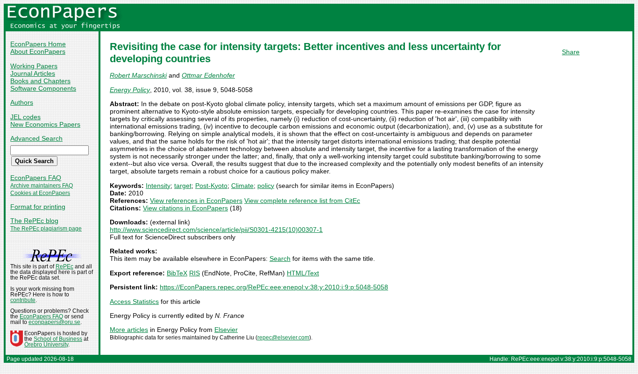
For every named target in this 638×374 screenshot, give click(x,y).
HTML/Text (303, 273)
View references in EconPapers (196, 200)
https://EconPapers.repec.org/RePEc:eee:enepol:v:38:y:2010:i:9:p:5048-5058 (274, 287)
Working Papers (33, 66)
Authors (21, 102)
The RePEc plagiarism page (46, 228)
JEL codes (25, 117)
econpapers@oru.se (54, 322)
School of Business (58, 339)
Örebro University (46, 344)
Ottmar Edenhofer (208, 75)
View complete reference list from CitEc (302, 200)
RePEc (64, 266)
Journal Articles (32, 73)
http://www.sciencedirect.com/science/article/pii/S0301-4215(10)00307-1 (216, 229)
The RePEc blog (34, 220)
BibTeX (177, 273)
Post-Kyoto (211, 185)
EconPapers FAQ (35, 177)
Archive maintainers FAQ (41, 185)
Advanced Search (36, 138)
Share (571, 52)
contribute (22, 300)
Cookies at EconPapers (40, 193)
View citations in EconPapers (185, 208)
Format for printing (37, 206)
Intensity (158, 185)
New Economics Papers (45, 124)
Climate (242, 185)
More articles (129, 329)
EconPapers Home (38, 44)
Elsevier (226, 329)
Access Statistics (134, 301)
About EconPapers (37, 51)
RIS (194, 273)
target (182, 185)
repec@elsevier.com (283, 337)
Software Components (43, 88)
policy (265, 185)
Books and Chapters (40, 81)
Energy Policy (130, 90)
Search (280, 258)
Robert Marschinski (138, 75)
